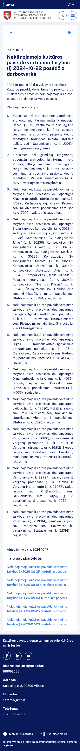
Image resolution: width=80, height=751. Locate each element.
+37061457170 (14, 714)
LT (69, 4)
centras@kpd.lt (14, 700)
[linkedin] (18, 656)
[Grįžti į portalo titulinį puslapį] (9, 4)
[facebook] (7, 656)
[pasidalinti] (11, 32)
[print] (69, 32)
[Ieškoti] (62, 15)
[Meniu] (73, 15)
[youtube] (28, 656)
